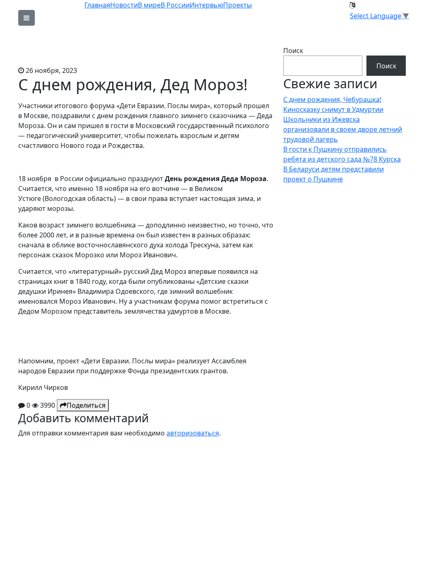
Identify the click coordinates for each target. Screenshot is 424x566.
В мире (149, 5)
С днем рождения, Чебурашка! (332, 99)
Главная (97, 5)
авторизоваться (192, 433)
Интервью (206, 5)
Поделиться (86, 405)
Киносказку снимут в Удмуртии (333, 109)
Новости (124, 5)
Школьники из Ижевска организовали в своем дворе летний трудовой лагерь (342, 129)
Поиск (293, 50)
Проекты (237, 5)
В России (175, 5)
